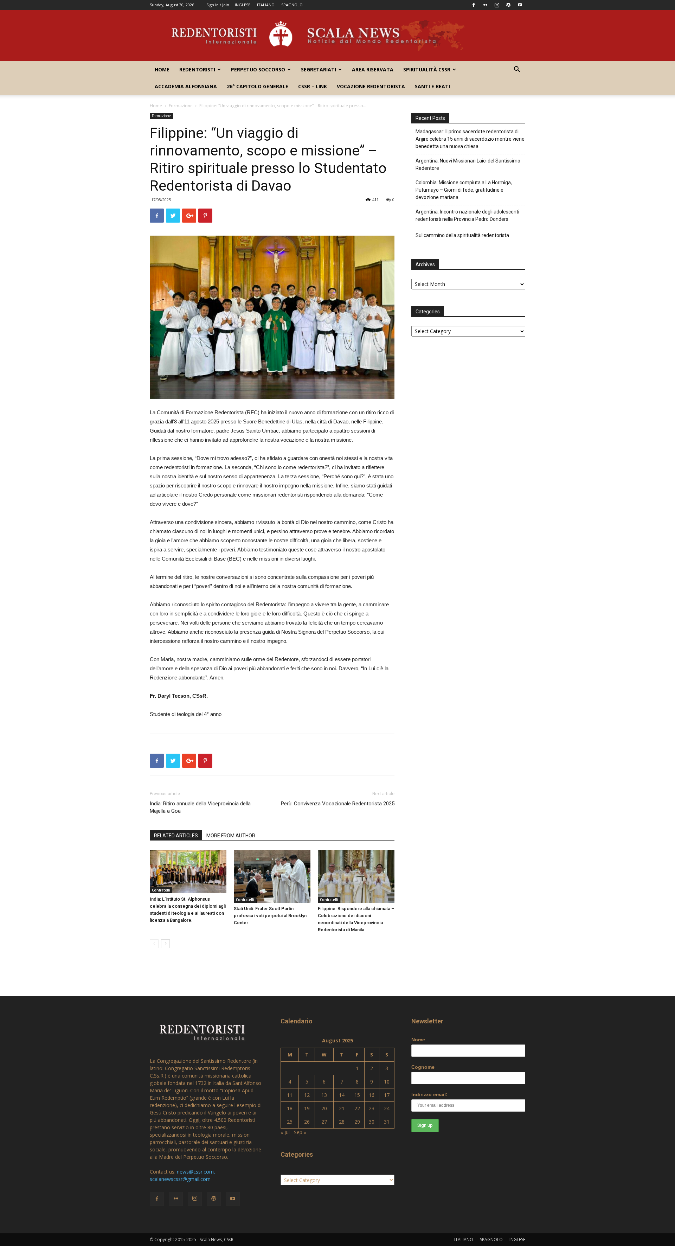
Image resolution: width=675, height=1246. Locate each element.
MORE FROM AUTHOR (230, 835)
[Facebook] (473, 5)
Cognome (423, 1067)
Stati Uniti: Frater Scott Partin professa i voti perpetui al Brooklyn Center (270, 915)
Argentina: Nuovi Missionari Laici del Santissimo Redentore (468, 164)
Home (162, 69)
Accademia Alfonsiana (186, 86)
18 (289, 1108)
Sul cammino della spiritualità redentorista (462, 235)
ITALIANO (266, 4)
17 (387, 1095)
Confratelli (161, 890)
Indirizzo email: (429, 1094)
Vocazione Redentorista (371, 86)
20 (324, 1108)
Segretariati (318, 69)
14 (342, 1095)
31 (387, 1121)
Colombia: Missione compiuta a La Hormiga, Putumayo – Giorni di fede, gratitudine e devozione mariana (464, 190)
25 (289, 1121)
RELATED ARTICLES (176, 835)
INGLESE (242, 4)
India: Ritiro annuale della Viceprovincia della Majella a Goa (200, 807)
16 (371, 1095)
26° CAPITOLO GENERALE (257, 86)
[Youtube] (520, 5)
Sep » (300, 1132)
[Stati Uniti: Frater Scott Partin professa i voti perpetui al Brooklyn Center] (272, 876)
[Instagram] (496, 5)
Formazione (181, 106)
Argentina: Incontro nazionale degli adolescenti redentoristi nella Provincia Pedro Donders (467, 215)
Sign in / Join (217, 4)
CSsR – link (312, 86)
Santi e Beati (432, 86)
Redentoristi (197, 69)
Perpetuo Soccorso (258, 69)
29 (357, 1121)
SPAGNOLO (292, 4)
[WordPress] (508, 5)
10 (387, 1081)
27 (324, 1121)
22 (357, 1108)
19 (307, 1108)
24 (387, 1108)
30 (371, 1121)
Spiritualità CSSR (426, 69)
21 (342, 1108)
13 (324, 1095)
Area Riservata (372, 69)
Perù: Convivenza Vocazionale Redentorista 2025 (337, 803)
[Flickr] (485, 5)
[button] (516, 70)
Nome (418, 1039)
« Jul (285, 1132)
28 (342, 1121)
